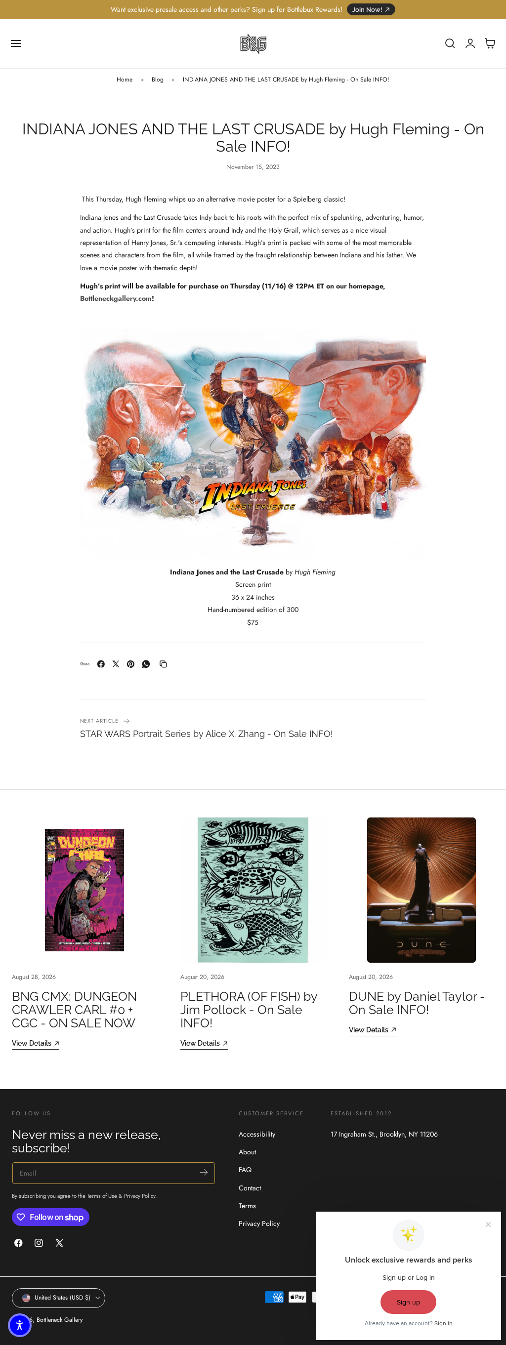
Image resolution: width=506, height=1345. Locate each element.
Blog (158, 79)
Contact (250, 1187)
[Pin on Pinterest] (130, 664)
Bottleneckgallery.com (116, 298)
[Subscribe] (203, 1172)
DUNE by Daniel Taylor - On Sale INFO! (417, 1003)
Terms (247, 1206)
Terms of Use (103, 1196)
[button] (16, 43)
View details (31, 1043)
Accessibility (257, 1134)
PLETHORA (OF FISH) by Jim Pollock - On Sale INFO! (248, 1010)
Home (124, 79)
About (247, 1152)
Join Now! (367, 9)
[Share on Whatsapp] (146, 664)
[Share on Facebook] (101, 664)
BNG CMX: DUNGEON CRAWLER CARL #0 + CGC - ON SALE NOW (74, 1010)
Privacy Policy (139, 1196)
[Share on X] (116, 664)
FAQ (245, 1170)
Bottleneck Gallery (60, 1319)
